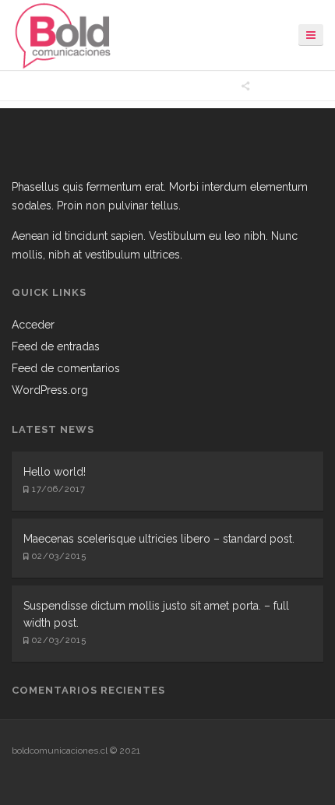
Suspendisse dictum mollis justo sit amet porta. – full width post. (156, 614)
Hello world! (54, 472)
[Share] (245, 85)
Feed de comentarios (66, 368)
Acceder (33, 324)
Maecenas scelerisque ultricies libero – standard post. (158, 539)
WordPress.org (50, 390)
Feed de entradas (56, 346)
